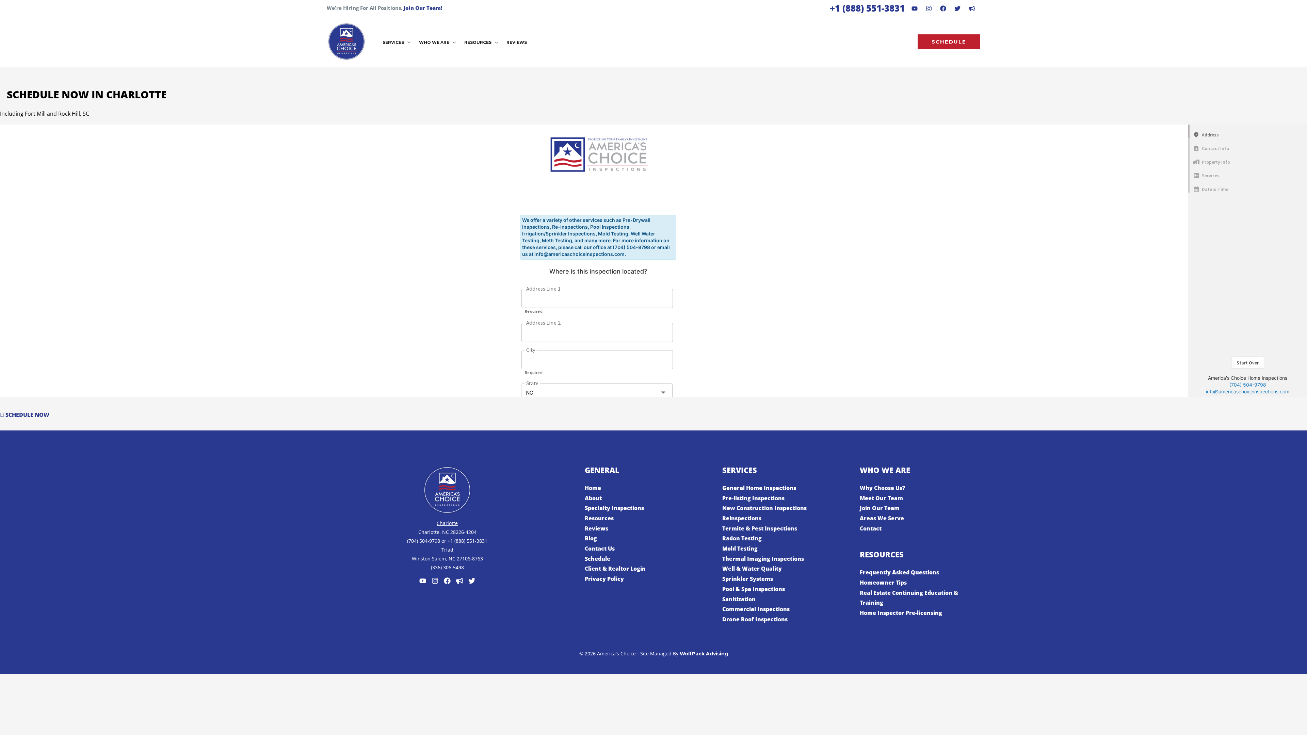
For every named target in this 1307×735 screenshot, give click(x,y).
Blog (591, 538)
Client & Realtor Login (615, 568)
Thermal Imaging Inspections (763, 558)
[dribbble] (972, 8)
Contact (871, 528)
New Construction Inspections (764, 508)
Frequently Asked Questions (899, 572)
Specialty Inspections (614, 508)
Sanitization (739, 599)
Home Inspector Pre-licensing (901, 613)
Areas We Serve (882, 518)
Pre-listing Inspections (753, 498)
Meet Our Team (881, 498)
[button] (407, 42)
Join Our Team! (423, 7)
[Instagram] (929, 8)
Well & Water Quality (752, 568)
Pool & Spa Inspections (753, 589)
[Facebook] (943, 8)
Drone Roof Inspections (755, 619)
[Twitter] (471, 580)
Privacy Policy (604, 579)
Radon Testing (742, 538)
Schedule (597, 558)
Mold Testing (740, 548)
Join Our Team (880, 508)
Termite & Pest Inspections (759, 528)
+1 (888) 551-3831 (867, 8)
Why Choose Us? (882, 488)
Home (593, 488)
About (593, 498)
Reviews (596, 528)
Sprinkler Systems (747, 579)
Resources (599, 518)
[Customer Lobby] (459, 580)
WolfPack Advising (704, 654)
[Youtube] (914, 8)
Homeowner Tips (883, 582)
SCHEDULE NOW (26, 415)
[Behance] (957, 8)
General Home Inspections (759, 488)
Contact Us (600, 548)
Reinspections (741, 518)
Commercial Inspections (756, 609)
